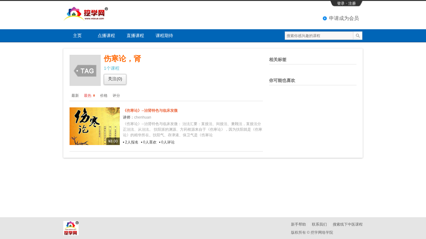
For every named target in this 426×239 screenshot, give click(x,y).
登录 (341, 3)
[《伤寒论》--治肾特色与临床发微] (95, 126)
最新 (75, 95)
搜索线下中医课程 (348, 224)
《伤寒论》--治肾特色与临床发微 (150, 110)
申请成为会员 (344, 18)
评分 (116, 95)
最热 (87, 95)
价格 (104, 95)
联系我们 (319, 224)
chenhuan (142, 117)
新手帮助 (298, 224)
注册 (352, 3)
